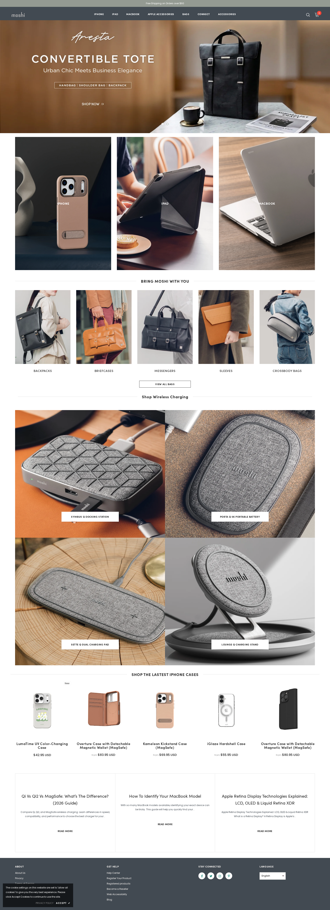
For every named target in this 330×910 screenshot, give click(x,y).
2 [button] (167, 124)
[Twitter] (210, 875)
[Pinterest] (228, 875)
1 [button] (162, 124)
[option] (165, 70)
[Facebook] (201, 875)
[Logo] (33, 14)
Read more (65, 831)
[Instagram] (219, 875)
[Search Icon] (308, 15)
